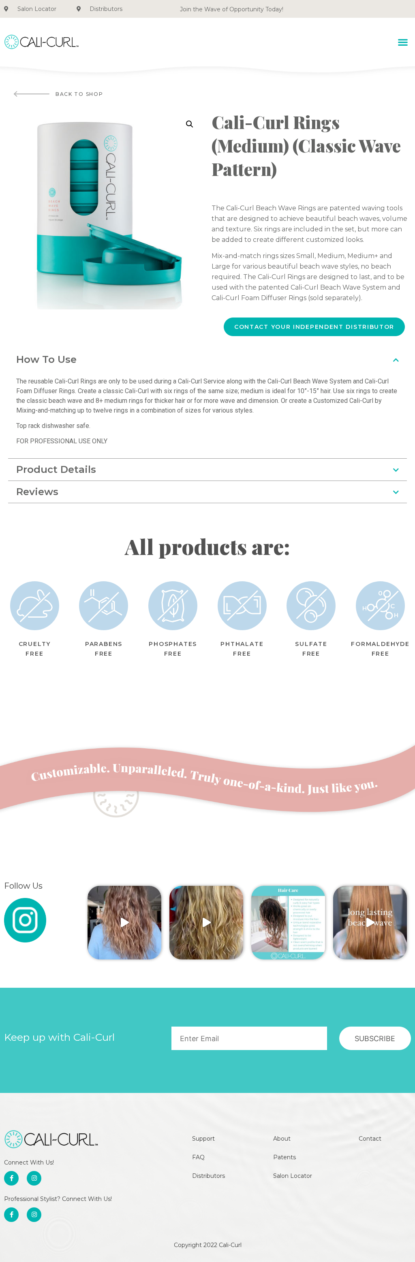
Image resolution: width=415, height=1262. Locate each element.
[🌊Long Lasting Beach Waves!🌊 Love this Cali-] (370, 922)
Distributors (208, 1175)
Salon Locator (292, 1175)
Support (203, 1138)
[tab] (207, 360)
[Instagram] (34, 1178)
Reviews (37, 492)
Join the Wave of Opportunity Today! (231, 9)
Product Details (56, 469)
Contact (370, 1138)
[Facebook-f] (11, 1178)
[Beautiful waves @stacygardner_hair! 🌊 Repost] (124, 922)
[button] (403, 42)
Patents (284, 1157)
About (282, 1138)
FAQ (198, 1157)
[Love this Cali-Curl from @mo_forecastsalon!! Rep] (206, 922)
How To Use (46, 359)
